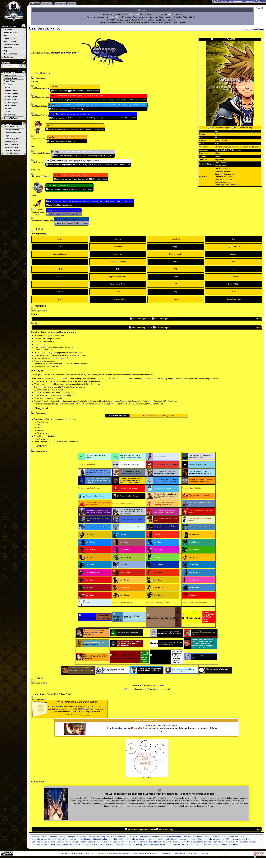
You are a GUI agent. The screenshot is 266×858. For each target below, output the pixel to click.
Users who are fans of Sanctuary (129, 845)
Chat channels (9, 115)
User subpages (11, 153)
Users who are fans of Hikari (155, 845)
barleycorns (54, 395)
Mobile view (204, 853)
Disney (169, 464)
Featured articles (10, 93)
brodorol (129, 457)
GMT (138, 464)
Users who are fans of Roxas (43, 842)
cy (115, 456)
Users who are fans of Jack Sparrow (71, 842)
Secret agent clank (209, 631)
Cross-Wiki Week (10, 118)
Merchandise (14, 48)
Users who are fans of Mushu (149, 842)
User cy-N (71, 836)
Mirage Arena (9, 81)
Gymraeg (137, 457)
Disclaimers (193, 853)
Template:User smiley (87, 465)
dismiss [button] (259, 8)
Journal (139, 478)
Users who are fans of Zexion (199, 842)
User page (34, 4)
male (163, 456)
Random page (9, 57)
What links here (11, 127)
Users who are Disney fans (98, 836)
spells (183, 671)
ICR (76, 214)
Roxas (85, 223)
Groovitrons (61, 358)
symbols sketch (58, 706)
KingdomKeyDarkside (91, 644)
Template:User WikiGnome (89, 488)
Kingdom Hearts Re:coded (129, 482)
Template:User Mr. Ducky (122, 603)
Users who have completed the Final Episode (50, 839)
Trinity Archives (10, 78)
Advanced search (10, 32)
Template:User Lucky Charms (158, 603)
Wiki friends (233, 845)
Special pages (11, 141)
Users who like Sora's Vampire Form (99, 845)
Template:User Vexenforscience (194, 603)
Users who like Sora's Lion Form (70, 845)
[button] (259, 318)
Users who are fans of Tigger (99, 842)
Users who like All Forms (246, 842)
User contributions (13, 133)
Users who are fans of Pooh (124, 842)
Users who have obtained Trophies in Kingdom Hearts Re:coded (152, 839)
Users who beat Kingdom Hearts (124, 836)
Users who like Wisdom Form (43, 845)
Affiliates (7, 109)
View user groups (12, 139)
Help (14, 51)
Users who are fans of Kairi (215, 839)
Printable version (12, 145)
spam (187, 669)
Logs (7, 136)
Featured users (9, 99)
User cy (62, 836)
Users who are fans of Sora (191, 839)
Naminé (86, 706)
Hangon (76, 205)
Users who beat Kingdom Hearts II (197, 836)
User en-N (53, 836)
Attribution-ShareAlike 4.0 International (128, 853)
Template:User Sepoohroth (122, 504)
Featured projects (10, 103)
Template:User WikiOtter (191, 488)
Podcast (6, 87)
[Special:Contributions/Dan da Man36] (56, 87)
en (81, 456)
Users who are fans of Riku (238, 839)
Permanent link (11, 147)
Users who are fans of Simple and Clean (185, 845)
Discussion (46, 4)
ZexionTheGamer (140, 728)
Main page (7, 29)
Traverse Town (9, 75)
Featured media (10, 96)
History (71, 4)
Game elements (14, 41)
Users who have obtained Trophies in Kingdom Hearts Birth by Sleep (97, 839)
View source (60, 4)
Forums (6, 112)
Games (14, 35)
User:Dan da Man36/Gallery (153, 685)
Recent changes (10, 54)
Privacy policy (166, 853)
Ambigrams (38, 361)
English (88, 457)
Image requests (10, 90)
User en (44, 836)
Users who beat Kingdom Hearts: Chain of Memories (160, 836)
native (97, 455)
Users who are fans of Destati (215, 845)
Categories (35, 836)
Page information (12, 150)
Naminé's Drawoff (89, 709)
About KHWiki (180, 853)
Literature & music (14, 45)
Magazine (7, 84)
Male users (81, 836)
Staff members (9, 106)
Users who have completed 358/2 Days (228, 836)
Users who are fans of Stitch (174, 842)
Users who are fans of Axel (223, 842)
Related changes (12, 130)
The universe (14, 38)
